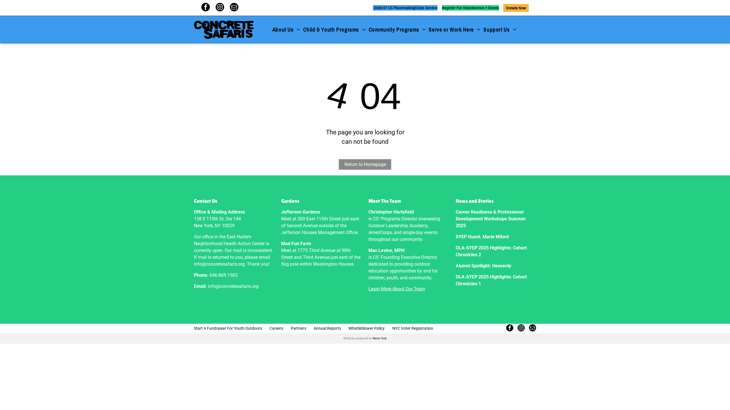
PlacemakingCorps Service (415, 8)
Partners (298, 328)
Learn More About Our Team (396, 289)
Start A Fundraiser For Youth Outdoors (228, 328)
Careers (276, 328)
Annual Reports (327, 328)
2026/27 (380, 8)
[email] (234, 8)
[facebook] (205, 8)
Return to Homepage (365, 164)
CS (390, 8)
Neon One (380, 338)
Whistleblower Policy (366, 328)
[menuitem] (286, 29)
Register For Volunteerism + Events (470, 8)
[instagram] (220, 8)
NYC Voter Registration (412, 328)
